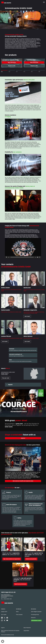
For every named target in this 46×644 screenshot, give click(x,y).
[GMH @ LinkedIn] (2, 618)
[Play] (6, 257)
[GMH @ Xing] (4, 620)
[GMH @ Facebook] (7, 618)
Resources (33, 617)
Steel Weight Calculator (36, 611)
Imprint (10, 384)
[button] (23, 248)
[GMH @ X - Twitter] (4, 618)
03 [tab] (17, 71)
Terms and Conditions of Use (7, 634)
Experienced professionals (20, 584)
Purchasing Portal (35, 614)
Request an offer (11, 65)
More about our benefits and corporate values (23, 481)
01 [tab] (2, 71)
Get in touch (27, 316)
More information (12, 62)
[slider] (22, 257)
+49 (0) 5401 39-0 (7, 598)
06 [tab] (39, 71)
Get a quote (3, 614)
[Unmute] (37, 257)
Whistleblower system (36, 620)
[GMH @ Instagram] (2, 620)
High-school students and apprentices (11, 559)
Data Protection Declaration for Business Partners (10, 631)
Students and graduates (31, 559)
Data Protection (27, 627)
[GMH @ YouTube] (7, 620)
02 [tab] (9, 71)
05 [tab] (32, 71)
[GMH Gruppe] (6, 2)
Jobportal (23, 438)
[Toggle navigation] (44, 2)
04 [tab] (24, 71)
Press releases (19, 614)
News (17, 611)
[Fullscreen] (39, 257)
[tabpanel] (12, 63)
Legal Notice (26, 630)
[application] (23, 248)
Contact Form (4, 611)
